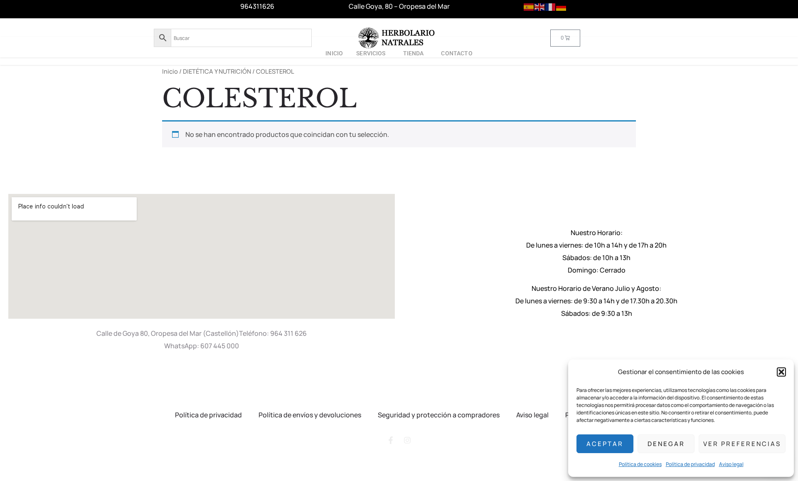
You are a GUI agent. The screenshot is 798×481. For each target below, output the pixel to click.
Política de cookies (640, 464)
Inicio (334, 53)
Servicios (370, 53)
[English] (539, 6)
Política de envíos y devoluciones (310, 414)
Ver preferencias (742, 443)
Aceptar (604, 443)
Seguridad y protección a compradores (439, 414)
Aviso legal (731, 464)
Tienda (413, 53)
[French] (550, 6)
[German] (561, 6)
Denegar (666, 443)
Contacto (456, 53)
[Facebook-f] (390, 440)
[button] (781, 372)
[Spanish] (529, 6)
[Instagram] (407, 440)
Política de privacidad (690, 464)
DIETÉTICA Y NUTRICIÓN (217, 71)
